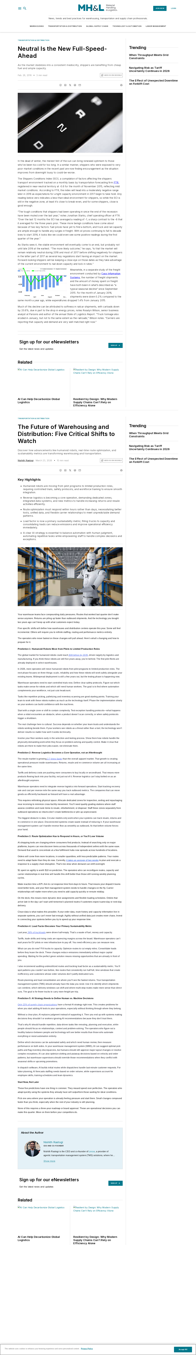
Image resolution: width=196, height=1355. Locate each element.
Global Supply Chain (97, 26)
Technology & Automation (127, 26)
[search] (25, 8)
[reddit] (75, 85)
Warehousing (37, 26)
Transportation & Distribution (65, 26)
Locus (92, 1151)
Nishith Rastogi (25, 460)
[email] (79, 85)
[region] (98, 1349)
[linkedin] (65, 85)
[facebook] (60, 85)
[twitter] (70, 85)
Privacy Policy (87, 1349)
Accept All (183, 1349)
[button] (20, 8)
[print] (121, 85)
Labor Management (156, 26)
